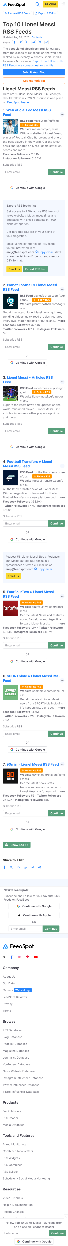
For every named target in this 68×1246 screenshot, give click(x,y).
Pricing (50, 4)
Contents (37, 37)
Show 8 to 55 (19, 845)
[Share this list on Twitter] (21, 42)
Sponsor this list (34, 80)
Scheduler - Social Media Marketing (26, 1178)
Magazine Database (16, 1050)
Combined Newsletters (18, 1151)
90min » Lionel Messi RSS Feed (32, 764)
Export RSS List (47, 13)
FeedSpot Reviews (15, 997)
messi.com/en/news (45, 129)
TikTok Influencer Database (21, 1091)
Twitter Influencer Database (21, 1085)
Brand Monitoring (14, 1144)
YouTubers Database (16, 1064)
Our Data (9, 983)
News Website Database (19, 1071)
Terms (7, 1010)
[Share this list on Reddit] (34, 42)
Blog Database (12, 1037)
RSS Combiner (12, 1165)
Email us (14, 269)
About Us (9, 976)
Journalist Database (16, 1057)
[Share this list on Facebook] (14, 42)
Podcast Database (15, 1044)
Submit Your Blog (34, 72)
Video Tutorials (13, 1198)
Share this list (13, 860)
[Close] (66, 1216)
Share (6, 42)
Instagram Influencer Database (23, 1078)
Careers (16, 990)
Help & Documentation (18, 1204)
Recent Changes (13, 1211)
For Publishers (12, 1111)
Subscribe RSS (12, 164)
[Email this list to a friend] (40, 42)
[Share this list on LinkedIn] (27, 42)
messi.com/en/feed (46, 120)
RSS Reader (10, 1118)
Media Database (13, 1125)
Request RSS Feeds (19, 13)
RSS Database (12, 1030)
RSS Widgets (11, 1158)
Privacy (8, 1004)
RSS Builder (10, 1171)
